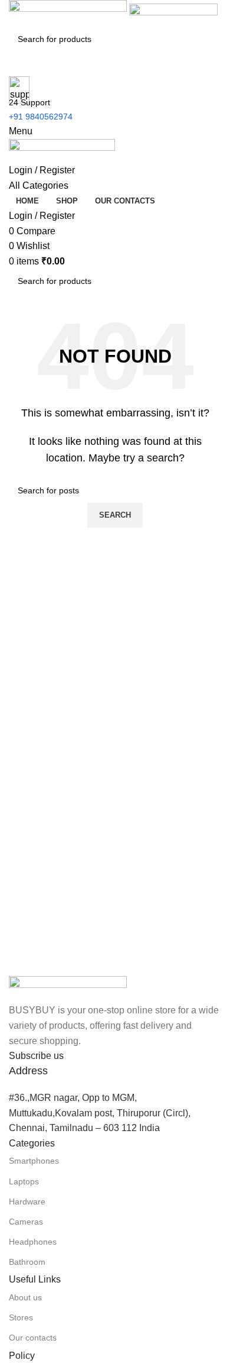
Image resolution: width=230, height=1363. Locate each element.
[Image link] (68, 989)
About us (25, 1297)
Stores (21, 1317)
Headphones (33, 1241)
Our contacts (33, 1337)
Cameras (26, 1221)
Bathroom (27, 1262)
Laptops (24, 1181)
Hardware (27, 1201)
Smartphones (34, 1160)
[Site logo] (69, 13)
